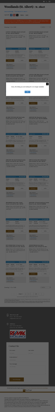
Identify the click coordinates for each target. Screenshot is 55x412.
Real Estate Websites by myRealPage (40, 388)
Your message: (13, 364)
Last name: (31, 350)
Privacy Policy (28, 388)
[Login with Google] (14, 16)
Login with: (6, 15)
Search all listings (8, 11)
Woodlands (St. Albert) (21, 11)
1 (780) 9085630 (10, 67)
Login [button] (27, 15)
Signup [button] (22, 15)
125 (36, 294)
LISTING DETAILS (10, 60)
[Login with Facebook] (11, 16)
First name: (12, 350)
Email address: (13, 357)
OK (27, 91)
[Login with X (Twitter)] (17, 16)
